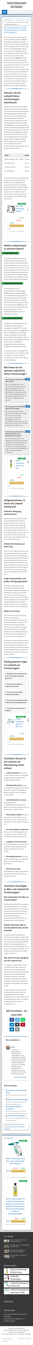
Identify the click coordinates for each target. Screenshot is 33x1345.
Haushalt (6, 1330)
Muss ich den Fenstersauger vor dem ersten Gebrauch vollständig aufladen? (16, 701)
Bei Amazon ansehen (16, 225)
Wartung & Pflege (20, 20)
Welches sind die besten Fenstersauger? (17, 1099)
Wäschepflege (5, 1334)
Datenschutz (21, 1339)
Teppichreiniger (12, 1334)
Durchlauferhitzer (20, 1334)
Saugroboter (11, 1332)
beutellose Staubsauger (19, 1332)
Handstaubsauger (12, 1330)
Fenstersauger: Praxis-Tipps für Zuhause (18, 1256)
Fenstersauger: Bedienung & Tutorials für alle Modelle (18, 1251)
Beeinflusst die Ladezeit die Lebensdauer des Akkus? (13, 685)
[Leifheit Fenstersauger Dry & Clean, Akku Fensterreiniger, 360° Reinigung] (15, 1156)
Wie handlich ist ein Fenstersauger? (15, 1116)
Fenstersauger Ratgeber (16, 5)
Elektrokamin (28, 1334)
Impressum (28, 1339)
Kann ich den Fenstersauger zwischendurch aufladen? (13, 693)
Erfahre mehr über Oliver (20, 1077)
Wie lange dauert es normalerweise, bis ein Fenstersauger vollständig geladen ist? (16, 676)
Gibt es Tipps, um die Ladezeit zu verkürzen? (15, 709)
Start (12, 20)
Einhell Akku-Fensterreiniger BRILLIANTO (15, 1279)
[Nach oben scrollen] (30, 1342)
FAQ (28, 20)
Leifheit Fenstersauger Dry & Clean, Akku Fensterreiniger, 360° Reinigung (15, 1161)
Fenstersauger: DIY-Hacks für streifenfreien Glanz (18, 1240)
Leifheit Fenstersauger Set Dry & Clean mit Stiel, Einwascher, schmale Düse (20, 723)
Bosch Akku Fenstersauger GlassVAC (20, 208)
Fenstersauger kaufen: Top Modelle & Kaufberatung (19, 1245)
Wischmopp (26, 1330)
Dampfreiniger (20, 1330)
